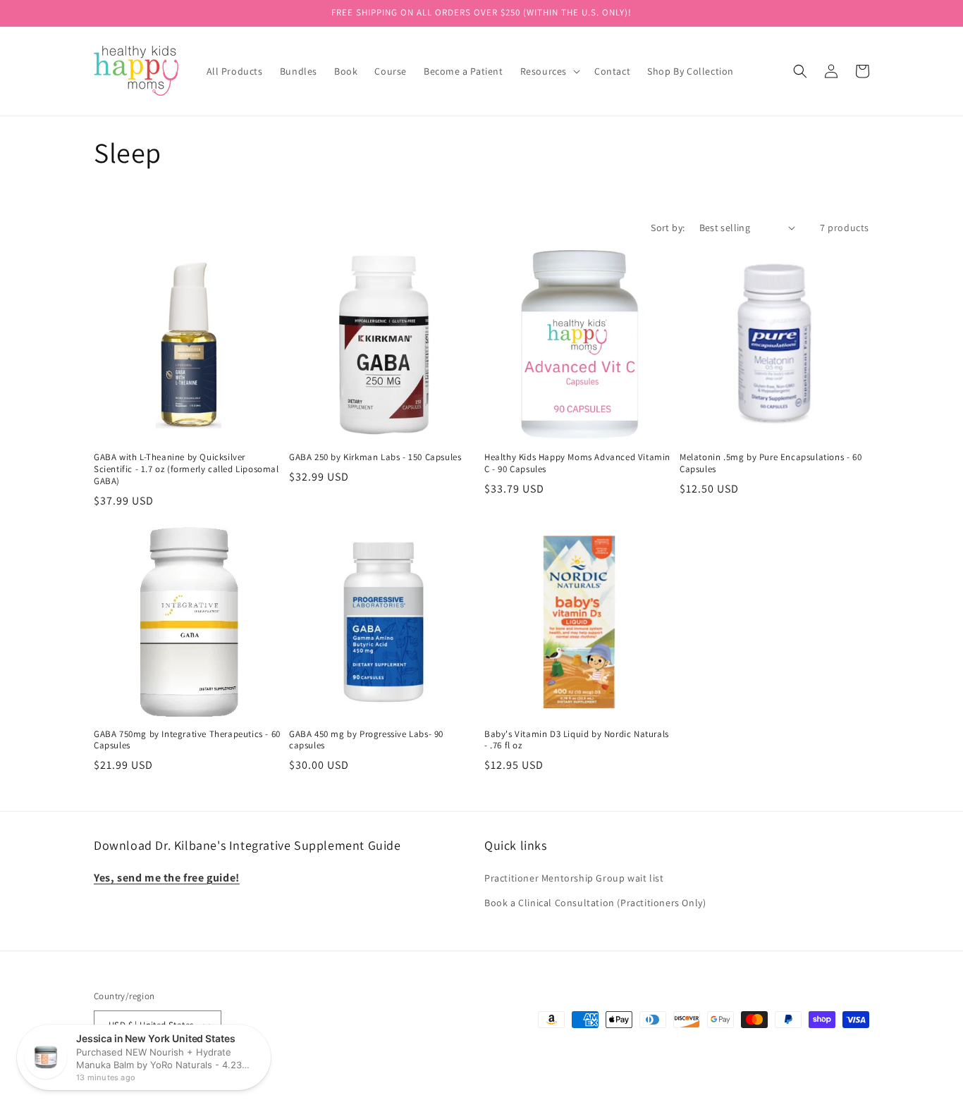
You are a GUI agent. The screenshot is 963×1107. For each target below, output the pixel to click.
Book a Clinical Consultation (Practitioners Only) (595, 902)
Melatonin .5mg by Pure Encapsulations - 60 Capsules (770, 463)
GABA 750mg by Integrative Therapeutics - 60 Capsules (187, 740)
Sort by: (668, 227)
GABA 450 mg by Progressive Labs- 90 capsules (366, 740)
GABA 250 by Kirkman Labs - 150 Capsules (375, 457)
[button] (549, 71)
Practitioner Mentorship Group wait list (573, 878)
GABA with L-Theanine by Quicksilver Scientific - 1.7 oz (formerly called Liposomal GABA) (186, 469)
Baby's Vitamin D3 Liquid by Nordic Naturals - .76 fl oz (576, 740)
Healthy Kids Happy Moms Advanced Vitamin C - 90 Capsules (577, 463)
